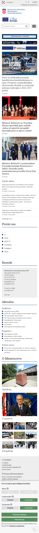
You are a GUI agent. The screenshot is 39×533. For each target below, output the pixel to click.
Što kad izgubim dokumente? (13, 316)
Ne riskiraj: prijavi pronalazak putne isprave (18, 318)
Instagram (7, 248)
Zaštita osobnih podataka (10, 479)
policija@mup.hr (9, 284)
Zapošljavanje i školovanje (12, 320)
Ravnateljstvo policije (11, 334)
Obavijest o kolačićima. (16, 526)
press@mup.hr (9, 290)
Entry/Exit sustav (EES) (11, 311)
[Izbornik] (34, 26)
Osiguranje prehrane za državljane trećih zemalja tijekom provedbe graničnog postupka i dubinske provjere (17, 188)
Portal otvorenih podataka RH (11, 467)
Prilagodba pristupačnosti (29, 5)
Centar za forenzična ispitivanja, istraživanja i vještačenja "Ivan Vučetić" (18, 339)
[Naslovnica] (19, 12)
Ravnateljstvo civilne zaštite (13, 336)
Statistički (6, 505)
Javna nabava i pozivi (11, 322)
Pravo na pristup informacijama (12, 477)
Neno (6, 251)
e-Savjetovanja (6, 465)
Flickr (6, 238)
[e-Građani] (10, 2)
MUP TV (7, 241)
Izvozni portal (6, 469)
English (34, 2)
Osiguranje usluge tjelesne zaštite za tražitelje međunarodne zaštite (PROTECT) (16, 212)
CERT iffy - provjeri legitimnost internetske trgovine (20, 313)
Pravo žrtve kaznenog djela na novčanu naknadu (20, 348)
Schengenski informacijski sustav (14, 326)
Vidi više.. (7, 295)
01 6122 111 (11, 277)
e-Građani (5, 463)
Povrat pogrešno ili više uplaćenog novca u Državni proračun (20, 351)
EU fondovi (7, 324)
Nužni (4, 489)
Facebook (8, 245)
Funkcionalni (6, 497)
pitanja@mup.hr (9, 281)
